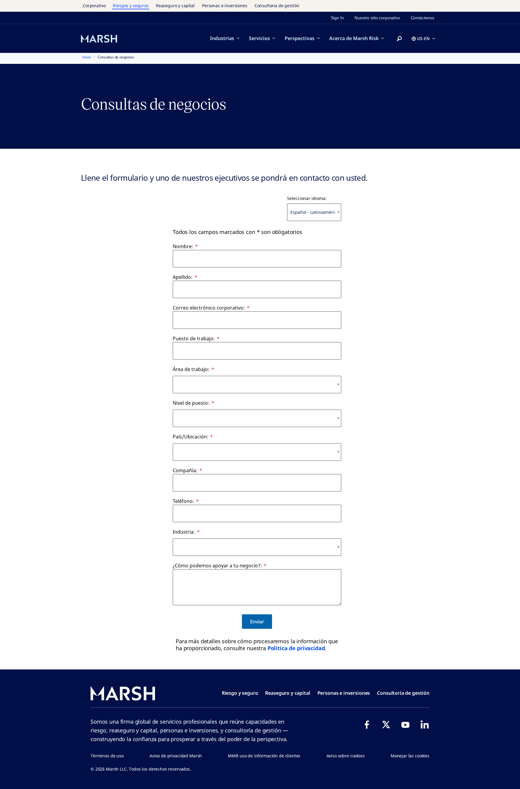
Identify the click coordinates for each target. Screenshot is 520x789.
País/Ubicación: (190, 436)
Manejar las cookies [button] (410, 756)
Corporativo (94, 5)
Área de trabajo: (191, 369)
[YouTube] (405, 724)
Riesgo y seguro (240, 693)
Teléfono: (183, 501)
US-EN (423, 38)
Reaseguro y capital (175, 5)
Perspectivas (299, 38)
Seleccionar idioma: (307, 198)
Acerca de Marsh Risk (354, 38)
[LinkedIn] (424, 724)
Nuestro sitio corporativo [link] (377, 17)
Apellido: (183, 277)
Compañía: (185, 470)
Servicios (259, 38)
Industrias (222, 38)
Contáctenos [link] (422, 17)
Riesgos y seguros (130, 5)
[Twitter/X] (386, 724)
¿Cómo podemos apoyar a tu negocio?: (217, 565)
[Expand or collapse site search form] (399, 39)
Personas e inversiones (224, 5)
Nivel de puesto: (191, 403)
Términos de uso (107, 756)
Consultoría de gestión (277, 5)
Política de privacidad (296, 648)
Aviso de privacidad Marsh (176, 756)
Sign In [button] (337, 17)
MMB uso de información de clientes (264, 756)
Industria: (184, 532)
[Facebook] (367, 724)
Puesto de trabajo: (194, 338)
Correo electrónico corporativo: (209, 307)
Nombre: (183, 246)
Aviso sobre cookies (346, 756)
